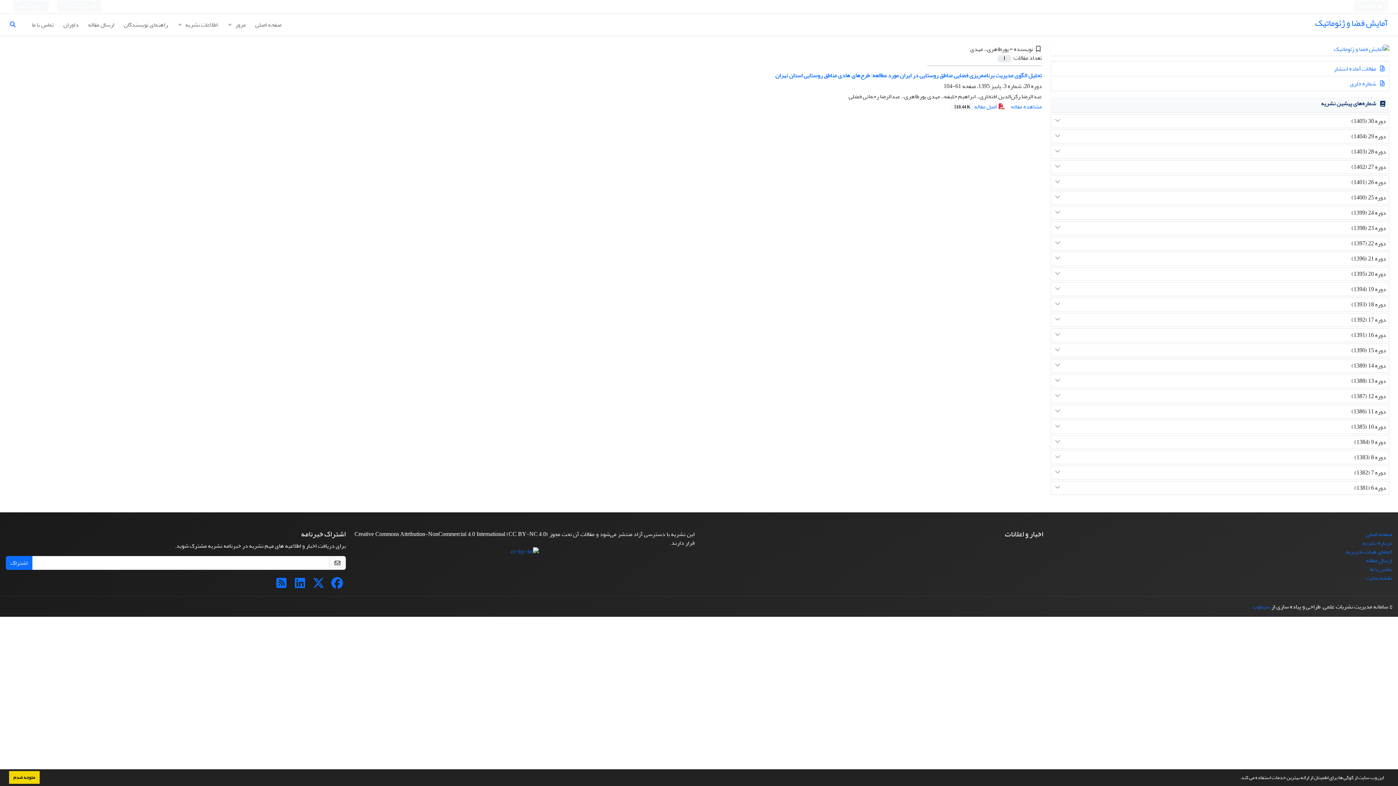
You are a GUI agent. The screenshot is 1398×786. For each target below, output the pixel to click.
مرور (240, 24)
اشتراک (19, 562)
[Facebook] (337, 585)
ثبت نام (27, 7)
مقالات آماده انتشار (1355, 68)
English (1369, 7)
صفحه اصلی (268, 24)
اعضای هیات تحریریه (1369, 551)
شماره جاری (1363, 83)
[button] (1238, 778)
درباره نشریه (1377, 542)
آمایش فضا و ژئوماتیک (1351, 23)
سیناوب (1261, 606)
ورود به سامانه (77, 7)
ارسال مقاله (101, 24)
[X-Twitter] (318, 585)
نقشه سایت (1379, 577)
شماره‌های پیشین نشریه (1348, 103)
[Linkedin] (300, 585)
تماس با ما (43, 24)
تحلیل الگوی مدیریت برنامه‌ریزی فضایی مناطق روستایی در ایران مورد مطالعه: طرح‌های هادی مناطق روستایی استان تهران (908, 75)
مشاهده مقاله (1026, 106)
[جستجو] (15, 25)
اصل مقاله (976, 106)
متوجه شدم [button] (24, 777)
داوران (71, 24)
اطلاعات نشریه (201, 24)
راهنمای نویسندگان (146, 24)
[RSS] (281, 585)
